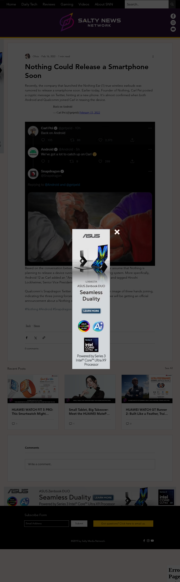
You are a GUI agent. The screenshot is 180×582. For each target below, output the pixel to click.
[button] (117, 232)
